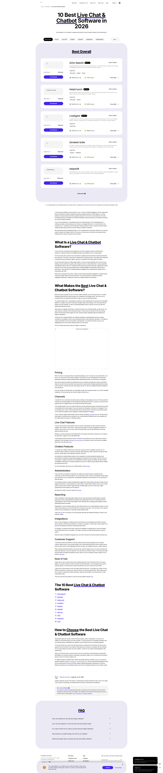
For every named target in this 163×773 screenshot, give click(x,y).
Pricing (56, 39)
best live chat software (77, 440)
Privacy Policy (118, 767)
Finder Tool (84, 661)
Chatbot (72, 39)
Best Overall (48, 39)
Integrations (89, 39)
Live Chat (64, 39)
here (87, 392)
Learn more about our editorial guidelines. (82, 693)
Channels (80, 39)
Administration (99, 39)
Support (78, 99)
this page (91, 414)
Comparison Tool (74, 661)
